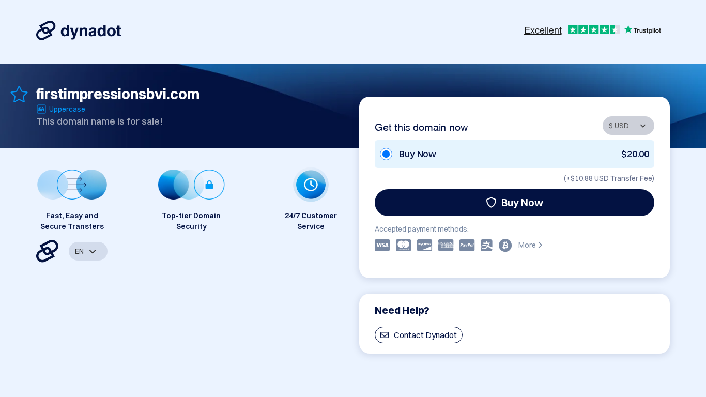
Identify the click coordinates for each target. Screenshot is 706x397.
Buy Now (522, 202)
